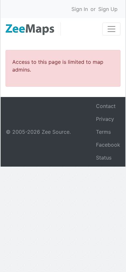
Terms (103, 132)
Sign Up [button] (108, 9)
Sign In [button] (79, 9)
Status (103, 157)
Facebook (108, 144)
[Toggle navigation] (111, 29)
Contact (106, 106)
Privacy (105, 119)
